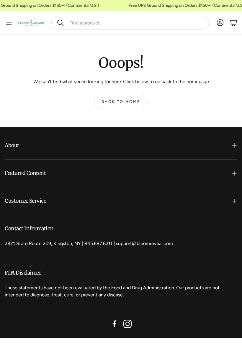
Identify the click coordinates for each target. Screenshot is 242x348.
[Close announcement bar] (236, 4)
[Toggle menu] (9, 23)
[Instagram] (127, 324)
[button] (130, 22)
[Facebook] (114, 324)
